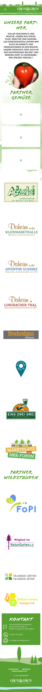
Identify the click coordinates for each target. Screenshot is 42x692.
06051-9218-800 (17, 635)
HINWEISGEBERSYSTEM (19, 671)
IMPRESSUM (26, 669)
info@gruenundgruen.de (20, 640)
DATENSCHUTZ (14, 669)
